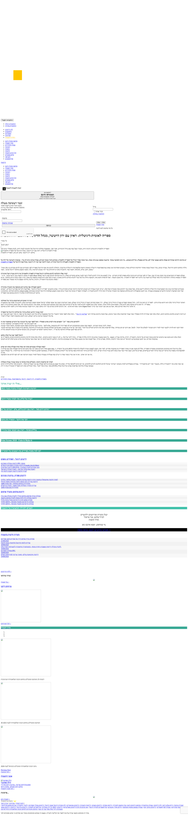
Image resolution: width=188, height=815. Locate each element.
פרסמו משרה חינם (11, 141)
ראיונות (7, 147)
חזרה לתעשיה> (10, 137)
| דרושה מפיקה (108, 805)
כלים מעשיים (9, 155)
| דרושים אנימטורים (73, 805)
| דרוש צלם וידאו (168, 805)
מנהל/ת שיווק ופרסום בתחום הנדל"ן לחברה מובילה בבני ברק (20, 496)
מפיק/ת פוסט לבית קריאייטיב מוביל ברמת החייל (16, 500)
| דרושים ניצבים (97, 805)
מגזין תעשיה (9, 143)
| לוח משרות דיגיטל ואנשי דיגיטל (55, 805)
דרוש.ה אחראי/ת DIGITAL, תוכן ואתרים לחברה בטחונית (20, 467)
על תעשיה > (5, 582)
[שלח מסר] (94, 580)
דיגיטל (24, 379)
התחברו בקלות (98, 214)
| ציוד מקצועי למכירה (120, 805)
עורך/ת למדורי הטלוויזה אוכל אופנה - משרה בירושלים (18, 485)
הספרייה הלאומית (7, 262)
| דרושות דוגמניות (86, 805)
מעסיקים (8, 133)
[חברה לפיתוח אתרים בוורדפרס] (94, 797)
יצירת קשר (4, 803)
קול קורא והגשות (10, 153)
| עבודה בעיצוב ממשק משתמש (133, 807)
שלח (98, 222)
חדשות (7, 151)
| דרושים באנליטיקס (66, 807)
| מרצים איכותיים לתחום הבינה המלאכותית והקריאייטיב (19, 809)
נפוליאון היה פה (82, 314)
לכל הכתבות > (5, 772)
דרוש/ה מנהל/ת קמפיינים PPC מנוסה (13, 463)
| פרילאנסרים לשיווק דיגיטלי (98, 807)
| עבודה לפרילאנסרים (164, 807)
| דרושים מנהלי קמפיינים (37, 805)
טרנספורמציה (16, 379)
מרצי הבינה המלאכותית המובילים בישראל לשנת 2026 (18, 766)
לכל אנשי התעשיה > (7, 789)
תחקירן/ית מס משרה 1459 (9, 487)
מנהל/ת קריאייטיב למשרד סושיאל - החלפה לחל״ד (17, 502)
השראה (7, 157)
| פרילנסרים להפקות (34, 807)
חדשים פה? (47, 195)
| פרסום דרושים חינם (134, 805)
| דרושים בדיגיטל (22, 807)
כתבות (7, 149)
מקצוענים (8, 131)
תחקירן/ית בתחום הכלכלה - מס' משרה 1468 (15, 483)
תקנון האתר (20, 803)
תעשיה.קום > (5, 799)
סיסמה (4, 218)
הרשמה (3, 162)
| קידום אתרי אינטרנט (115, 807)
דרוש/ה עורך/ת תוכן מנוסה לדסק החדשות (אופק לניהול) (19, 481)
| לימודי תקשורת (22, 805)
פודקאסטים (9, 159)
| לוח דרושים (158, 805)
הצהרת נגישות (178, 805)
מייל (94, 207)
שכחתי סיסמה (7, 223)
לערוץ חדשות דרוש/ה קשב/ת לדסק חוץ (14, 471)
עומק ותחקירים (10, 145)
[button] (4, 770)
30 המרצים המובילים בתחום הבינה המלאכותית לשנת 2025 (20, 723)
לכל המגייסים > (6, 624)
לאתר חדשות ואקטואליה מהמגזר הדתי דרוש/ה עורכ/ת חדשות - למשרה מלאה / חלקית (29, 480)
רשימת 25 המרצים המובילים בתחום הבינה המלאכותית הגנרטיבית (22, 679)
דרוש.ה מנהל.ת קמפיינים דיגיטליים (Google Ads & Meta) (20, 465)
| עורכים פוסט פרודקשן (9, 805)
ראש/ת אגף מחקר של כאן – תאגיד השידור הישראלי (18, 469)
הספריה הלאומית (40, 379)
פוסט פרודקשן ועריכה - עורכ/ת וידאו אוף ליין (15, 785)
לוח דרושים (9, 129)
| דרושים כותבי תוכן (150, 807)
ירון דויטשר (31, 379)
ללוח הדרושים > (6, 571)
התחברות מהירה (10, 126)
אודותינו (8, 135)
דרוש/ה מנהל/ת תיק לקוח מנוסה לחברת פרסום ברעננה (19, 498)
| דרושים (13, 807)
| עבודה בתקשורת (147, 805)
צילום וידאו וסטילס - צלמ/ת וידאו (12, 787)
